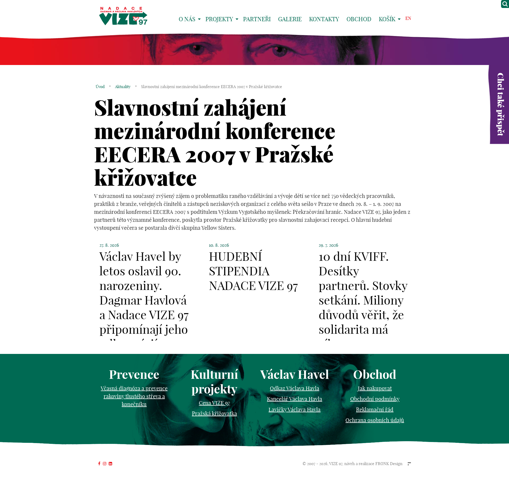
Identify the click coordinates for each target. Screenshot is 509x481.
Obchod (358, 19)
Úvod (100, 86)
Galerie (290, 19)
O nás (187, 19)
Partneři (257, 19)
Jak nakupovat (375, 388)
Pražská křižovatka (214, 413)
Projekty (219, 19)
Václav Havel (294, 374)
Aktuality (123, 86)
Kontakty (324, 19)
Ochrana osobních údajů (374, 420)
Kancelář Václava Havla (294, 399)
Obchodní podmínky (375, 399)
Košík (387, 19)
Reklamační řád (374, 409)
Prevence (134, 374)
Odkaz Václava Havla (294, 388)
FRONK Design (388, 463)
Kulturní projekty (214, 382)
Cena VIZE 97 (214, 403)
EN (408, 18)
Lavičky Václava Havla (295, 409)
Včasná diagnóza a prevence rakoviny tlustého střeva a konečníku (134, 396)
